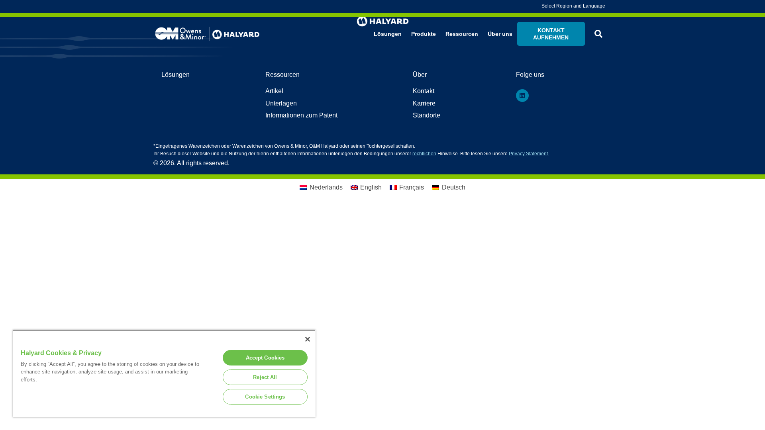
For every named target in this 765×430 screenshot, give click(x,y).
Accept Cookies (265, 358)
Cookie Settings (265, 397)
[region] (164, 373)
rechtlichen (424, 153)
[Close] (307, 339)
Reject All (265, 377)
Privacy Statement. (529, 153)
